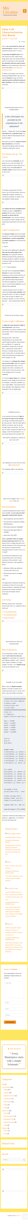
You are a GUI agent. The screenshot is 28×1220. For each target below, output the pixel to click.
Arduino (6, 1113)
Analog (6, 1089)
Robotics (7, 842)
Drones (6, 1130)
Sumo (12, 873)
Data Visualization (9, 1116)
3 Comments (8, 937)
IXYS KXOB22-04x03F (10, 615)
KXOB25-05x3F (15, 465)
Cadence (6, 1092)
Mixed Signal (7, 1101)
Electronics (16, 840)
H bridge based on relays (13, 837)
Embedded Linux (9, 904)
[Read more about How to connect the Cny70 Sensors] (8, 862)
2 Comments (8, 840)
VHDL (5, 1108)
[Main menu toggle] (25, 11)
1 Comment (8, 902)
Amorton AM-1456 (9, 618)
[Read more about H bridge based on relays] (12, 833)
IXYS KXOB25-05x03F (10, 612)
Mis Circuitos (10, 10)
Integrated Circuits (9, 1095)
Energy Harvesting (9, 1122)
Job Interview (7, 1098)
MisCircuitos (17, 1215)
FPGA (5, 1125)
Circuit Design (6, 1087)
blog (3, 1084)
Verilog (6, 1105)
